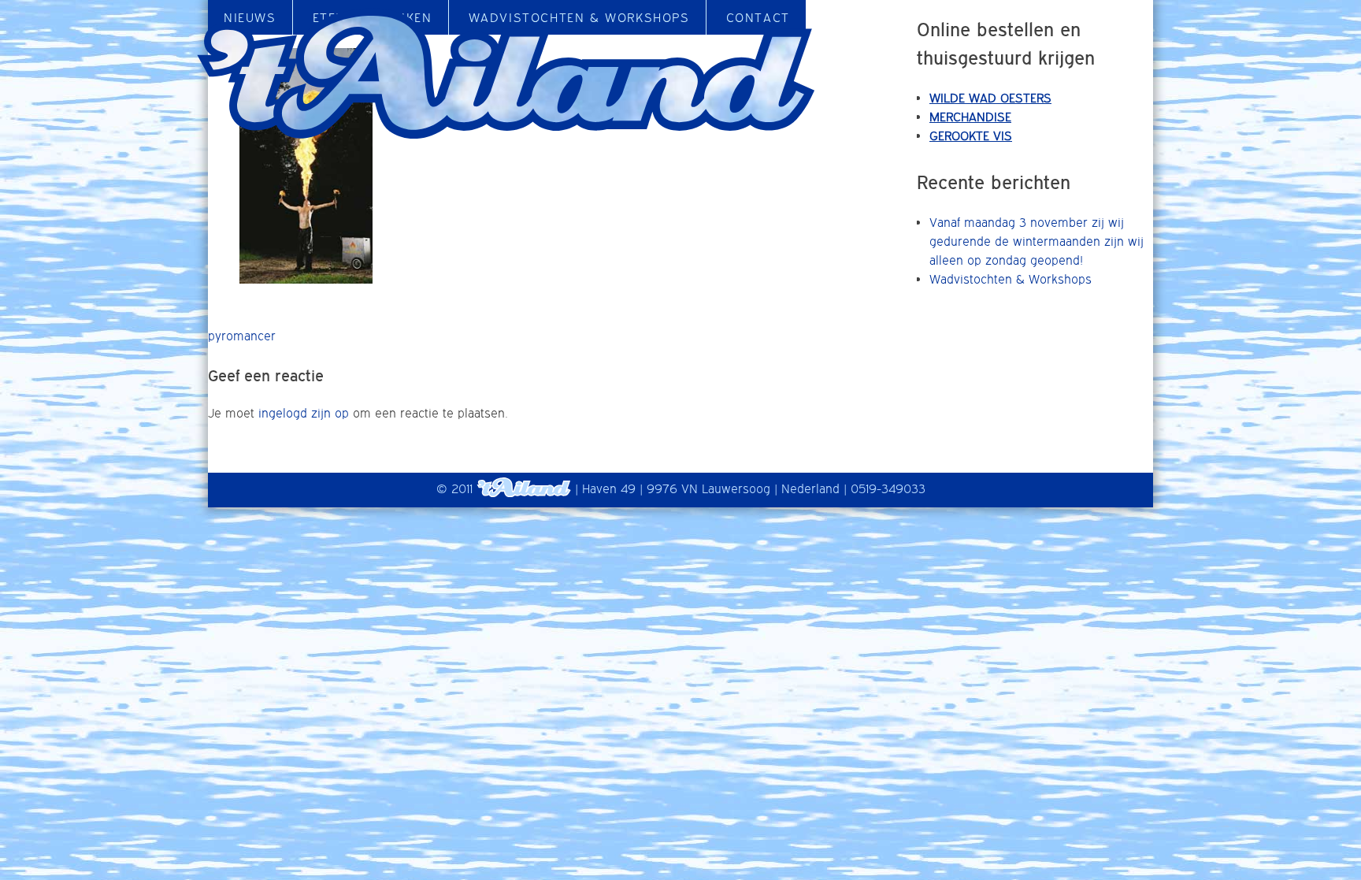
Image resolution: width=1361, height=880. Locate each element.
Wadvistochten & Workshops (1010, 279)
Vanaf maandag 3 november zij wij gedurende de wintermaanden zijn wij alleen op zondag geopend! (1036, 241)
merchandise (970, 117)
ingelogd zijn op (303, 413)
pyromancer (242, 336)
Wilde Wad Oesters (990, 98)
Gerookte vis (970, 135)
